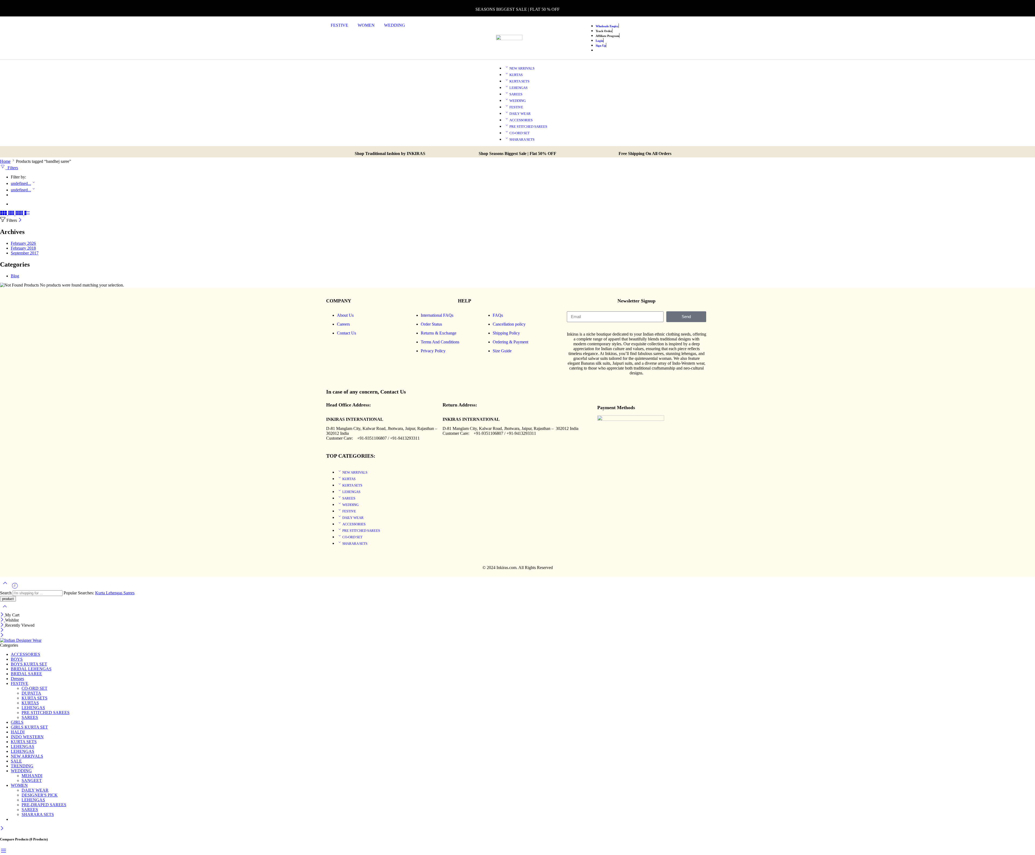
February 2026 (23, 243)
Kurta (100, 593)
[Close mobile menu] (2, 635)
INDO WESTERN (27, 737)
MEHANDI (32, 775)
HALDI (18, 732)
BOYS (17, 659)
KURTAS (516, 75)
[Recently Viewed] (14, 587)
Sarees (128, 593)
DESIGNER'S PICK (40, 795)
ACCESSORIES (521, 120)
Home (5, 161)
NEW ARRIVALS (521, 68)
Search (6, 593)
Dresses (17, 678)
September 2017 (25, 253)
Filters (11, 168)
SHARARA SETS (521, 139)
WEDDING (394, 25)
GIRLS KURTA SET (29, 727)
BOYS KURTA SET (29, 664)
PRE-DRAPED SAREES (44, 804)
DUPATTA (31, 693)
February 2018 (23, 248)
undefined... (21, 183)
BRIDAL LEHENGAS (31, 669)
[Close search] (5, 610)
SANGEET (32, 780)
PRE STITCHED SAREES (528, 127)
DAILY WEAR (520, 114)
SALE (16, 761)
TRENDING (22, 766)
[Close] (20, 220)
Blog (15, 276)
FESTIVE (339, 25)
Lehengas (114, 593)
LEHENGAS (518, 88)
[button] (342, 25)
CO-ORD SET (519, 133)
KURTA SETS (519, 81)
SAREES (515, 94)
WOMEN (366, 25)
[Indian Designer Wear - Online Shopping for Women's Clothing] (21, 640)
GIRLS (17, 722)
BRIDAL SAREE (26, 673)
